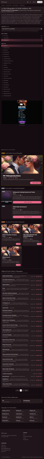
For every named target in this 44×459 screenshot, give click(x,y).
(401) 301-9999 (27, 239)
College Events (6, 56)
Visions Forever (6, 257)
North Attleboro (15, 5)
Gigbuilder (3, 445)
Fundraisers (6, 67)
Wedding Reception (7, 95)
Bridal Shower (6, 54)
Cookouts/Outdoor (7, 58)
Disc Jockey (6, 35)
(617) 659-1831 (16, 195)
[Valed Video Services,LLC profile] (6, 212)
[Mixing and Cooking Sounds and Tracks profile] (6, 197)
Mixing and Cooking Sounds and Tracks (24, 192)
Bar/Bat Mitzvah (7, 47)
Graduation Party (7, 71)
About (24, 434)
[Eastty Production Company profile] (11, 228)
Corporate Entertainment (8, 60)
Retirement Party (7, 89)
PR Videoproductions (12, 176)
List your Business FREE (27, 436)
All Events (5, 45)
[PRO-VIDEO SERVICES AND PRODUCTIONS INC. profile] (32, 228)
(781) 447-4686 (6, 260)
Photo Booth (6, 80)
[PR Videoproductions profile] (22, 164)
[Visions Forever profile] (11, 251)
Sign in (34, 2)
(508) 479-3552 (6, 237)
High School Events (7, 73)
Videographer (6, 40)
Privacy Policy (25, 439)
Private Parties (6, 84)
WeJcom (4, 2)
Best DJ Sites (3, 446)
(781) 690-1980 (11, 177)
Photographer (6, 37)
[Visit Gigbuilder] (22, 112)
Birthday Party (6, 52)
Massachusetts (9, 5)
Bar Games (3, 451)
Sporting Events (7, 91)
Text (16, 177)
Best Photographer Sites (5, 448)
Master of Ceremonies (8, 78)
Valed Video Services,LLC (20, 206)
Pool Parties (6, 82)
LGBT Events (6, 76)
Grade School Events (7, 69)
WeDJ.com (3, 5)
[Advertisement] (22, 136)
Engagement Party (7, 63)
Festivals (5, 65)
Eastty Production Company (9, 234)
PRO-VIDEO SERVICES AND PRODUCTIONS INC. (30, 235)
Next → (26, 390)
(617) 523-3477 (16, 209)
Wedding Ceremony (7, 93)
